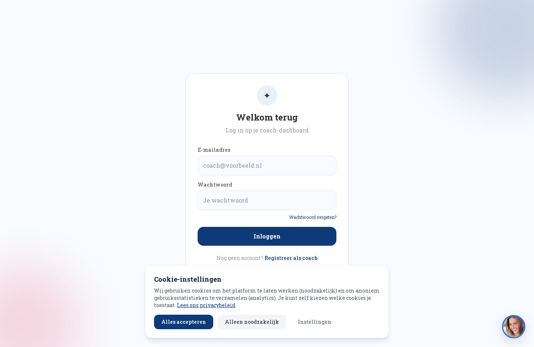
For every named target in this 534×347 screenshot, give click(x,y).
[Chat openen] (513, 326)
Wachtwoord (215, 184)
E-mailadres (214, 149)
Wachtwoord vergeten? (312, 217)
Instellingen (314, 321)
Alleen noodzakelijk (252, 321)
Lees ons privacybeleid (206, 305)
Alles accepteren (183, 321)
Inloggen (267, 236)
